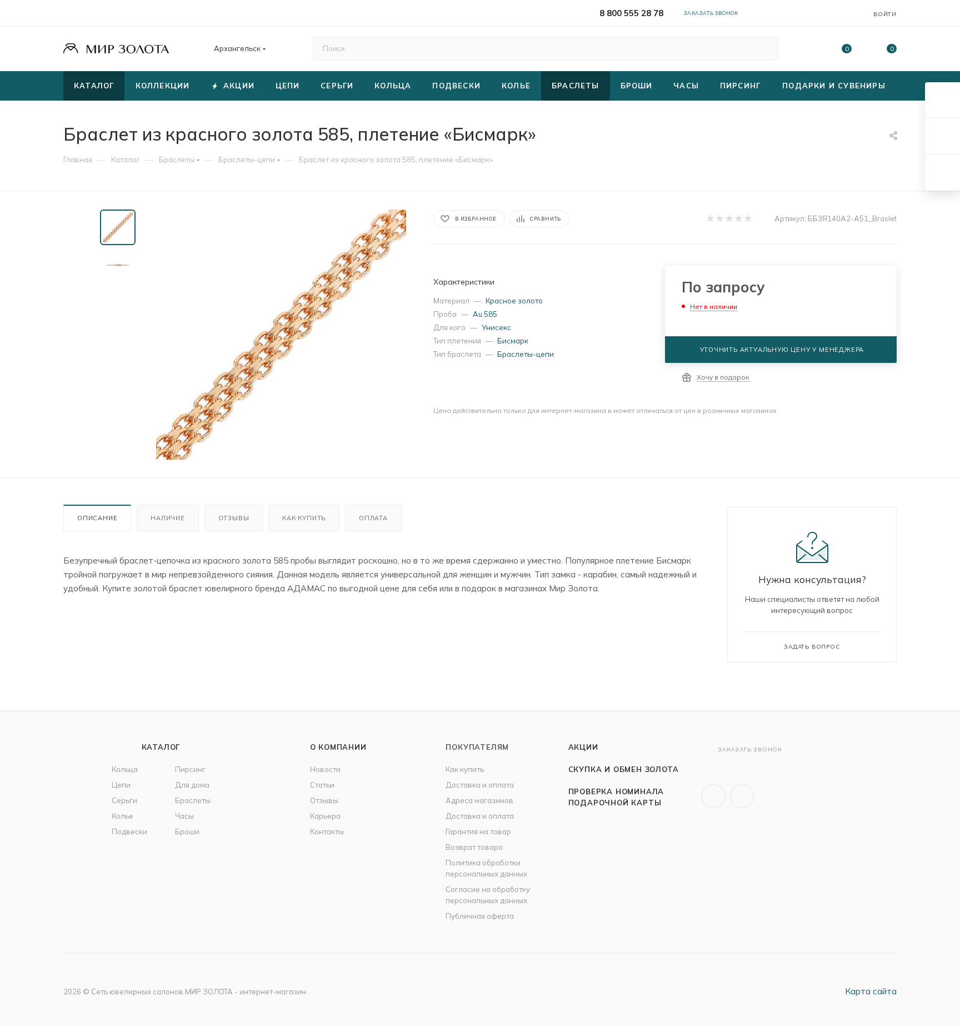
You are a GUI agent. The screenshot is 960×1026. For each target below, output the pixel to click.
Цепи (121, 784)
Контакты (327, 831)
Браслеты (193, 800)
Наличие (168, 518)
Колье (122, 815)
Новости (325, 769)
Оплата (373, 518)
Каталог (161, 747)
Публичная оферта (480, 916)
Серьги (124, 800)
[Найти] (764, 48)
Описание (97, 518)
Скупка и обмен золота (623, 769)
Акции (583, 747)
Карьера (325, 815)
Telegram (742, 796)
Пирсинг (190, 769)
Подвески (129, 831)
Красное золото (514, 300)
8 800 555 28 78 (631, 13)
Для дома (192, 784)
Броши (187, 831)
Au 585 (485, 314)
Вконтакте (714, 796)
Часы (184, 815)
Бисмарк (512, 340)
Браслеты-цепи (525, 354)
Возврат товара (474, 847)
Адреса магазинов (479, 800)
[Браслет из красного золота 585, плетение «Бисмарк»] (281, 335)
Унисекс (496, 327)
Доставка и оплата (480, 784)
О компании (338, 747)
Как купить (304, 518)
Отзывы (233, 518)
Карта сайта (871, 991)
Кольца (125, 769)
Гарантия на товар (478, 831)
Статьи (322, 784)
